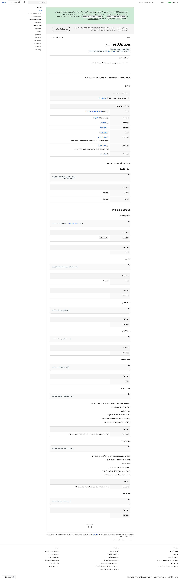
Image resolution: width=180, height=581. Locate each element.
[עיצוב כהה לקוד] (129, 175)
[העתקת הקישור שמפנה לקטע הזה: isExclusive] (119, 388)
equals (96, 118)
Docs (162, 2)
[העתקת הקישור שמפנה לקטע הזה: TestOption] (118, 169)
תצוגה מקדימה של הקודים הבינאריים (167, 560)
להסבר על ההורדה (172, 557)
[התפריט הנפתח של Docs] (157, 2)
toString (103, 154)
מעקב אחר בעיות (54, 566)
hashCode (103, 132)
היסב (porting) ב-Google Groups (108, 569)
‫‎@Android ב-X (114, 551)
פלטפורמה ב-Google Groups (109, 563)
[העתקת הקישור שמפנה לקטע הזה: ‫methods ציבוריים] (110, 210)
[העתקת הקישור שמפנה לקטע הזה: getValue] (120, 331)
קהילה (164, 577)
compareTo (89, 111)
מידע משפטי (156, 577)
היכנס (4, 2)
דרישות (176, 554)
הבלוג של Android (113, 557)
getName (103, 123)
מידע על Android (173, 577)
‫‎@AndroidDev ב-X (112, 554)
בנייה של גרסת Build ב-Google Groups (107, 566)
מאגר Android (173, 551)
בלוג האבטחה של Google (111, 560)
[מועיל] (54, 37)
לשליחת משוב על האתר (134, 577)
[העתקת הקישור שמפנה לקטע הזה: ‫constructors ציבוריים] (105, 163)
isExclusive (102, 137)
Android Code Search (146, 2)
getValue (103, 127)
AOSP (128, 37)
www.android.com (53, 557)
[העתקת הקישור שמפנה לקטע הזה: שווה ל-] (122, 259)
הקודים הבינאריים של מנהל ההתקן (168, 566)
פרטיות (144, 577)
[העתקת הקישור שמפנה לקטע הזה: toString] (121, 494)
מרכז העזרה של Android (52, 551)
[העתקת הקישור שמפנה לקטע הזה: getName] (120, 303)
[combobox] (37, 2)
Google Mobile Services (52, 560)
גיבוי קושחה (174, 563)
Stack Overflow (54, 563)
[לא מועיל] (51, 37)
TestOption (111, 51)
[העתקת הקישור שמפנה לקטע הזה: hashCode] (119, 360)
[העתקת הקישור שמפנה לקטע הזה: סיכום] (122, 86)
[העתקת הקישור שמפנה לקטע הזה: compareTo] (118, 216)
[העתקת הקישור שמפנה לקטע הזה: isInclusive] (119, 441)
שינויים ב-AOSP (93, 19)
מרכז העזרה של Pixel (53, 554)
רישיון (149, 577)
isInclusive (102, 146)
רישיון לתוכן (95, 534)
